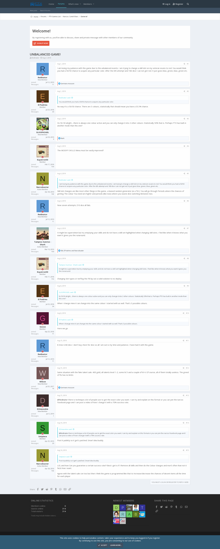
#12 (187, 368)
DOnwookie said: (65, 429)
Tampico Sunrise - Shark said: (70, 265)
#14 (187, 423)
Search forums (45, 10)
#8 (188, 258)
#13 (187, 395)
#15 (187, 450)
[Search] (187, 4)
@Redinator (62, 399)
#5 (188, 173)
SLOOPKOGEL (42, 132)
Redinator (35, 58)
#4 (188, 146)
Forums (61, 3)
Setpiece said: (64, 457)
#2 (188, 91)
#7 (188, 228)
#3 (188, 119)
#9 (188, 286)
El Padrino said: (65, 320)
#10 (187, 313)
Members (87, 4)
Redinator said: (65, 98)
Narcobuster (42, 187)
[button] (80, 4)
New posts (33, 10)
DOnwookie (42, 409)
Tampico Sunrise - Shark (42, 243)
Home (51, 4)
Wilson (42, 381)
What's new (73, 4)
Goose (43, 326)
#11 (187, 340)
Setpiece (42, 436)
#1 (188, 64)
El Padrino (42, 105)
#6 (188, 201)
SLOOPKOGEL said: (66, 292)
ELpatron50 (42, 159)
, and (72, 251)
